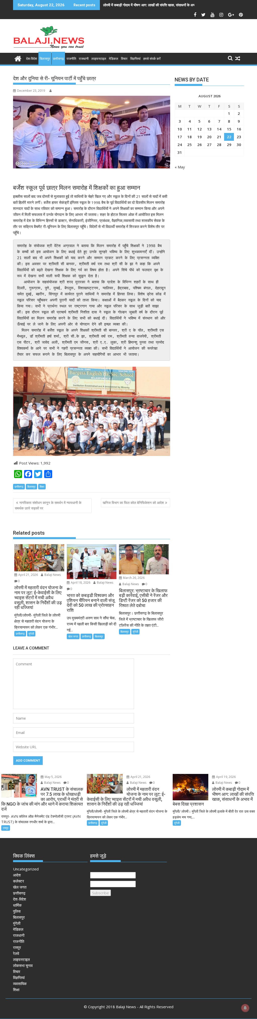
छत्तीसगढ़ (58, 59)
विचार (124, 59)
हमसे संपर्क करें (152, 59)
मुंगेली (31, 633)
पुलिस (17, 911)
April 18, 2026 (80, 582)
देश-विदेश (31, 59)
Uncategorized (26, 868)
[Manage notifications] (245, 1008)
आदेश (17, 874)
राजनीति (71, 59)
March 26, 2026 (133, 578)
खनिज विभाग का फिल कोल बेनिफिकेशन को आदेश (133, 502)
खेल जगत (73, 636)
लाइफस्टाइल (98, 59)
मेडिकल (113, 59)
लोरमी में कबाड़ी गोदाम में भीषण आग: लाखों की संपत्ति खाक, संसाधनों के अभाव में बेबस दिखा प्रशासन (164, 5)
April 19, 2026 (225, 777)
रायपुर (6, 828)
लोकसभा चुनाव (23, 965)
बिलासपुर (45, 59)
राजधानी (84, 59)
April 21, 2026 (28, 575)
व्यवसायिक (20, 983)
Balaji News (52, 575)
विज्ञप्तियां (135, 59)
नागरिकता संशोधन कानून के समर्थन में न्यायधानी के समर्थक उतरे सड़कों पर (48, 505)
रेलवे (16, 953)
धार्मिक (17, 905)
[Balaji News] (18, 58)
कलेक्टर (18, 881)
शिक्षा (42, 486)
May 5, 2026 (52, 777)
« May (180, 166)
